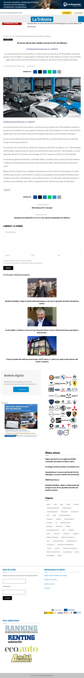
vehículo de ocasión (70, 548)
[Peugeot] (69, 416)
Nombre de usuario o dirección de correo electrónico (20, 576)
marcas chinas (65, 523)
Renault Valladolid (67, 537)
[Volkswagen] (60, 435)
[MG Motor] (63, 410)
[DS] (69, 386)
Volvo (77, 552)
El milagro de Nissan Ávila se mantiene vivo (62, 467)
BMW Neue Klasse (52, 480)
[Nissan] (51, 416)
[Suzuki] (63, 429)
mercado (7, 190)
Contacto (47, 588)
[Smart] (51, 429)
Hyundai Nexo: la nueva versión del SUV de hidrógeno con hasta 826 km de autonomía (54, 25)
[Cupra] (51, 386)
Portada (5, 36)
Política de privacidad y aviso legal (55, 575)
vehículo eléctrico (53, 552)
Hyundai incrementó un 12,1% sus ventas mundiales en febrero (42, 217)
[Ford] (57, 392)
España (5, 39)
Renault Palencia (52, 537)
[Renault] (52, 423)
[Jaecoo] (51, 398)
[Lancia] (51, 404)
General (10, 39)
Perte (49, 533)
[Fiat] (51, 392)
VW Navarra (50, 555)
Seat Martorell (58, 541)
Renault (76, 533)
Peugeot (57, 533)
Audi (55, 504)
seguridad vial (72, 541)
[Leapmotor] (63, 404)
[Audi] (57, 380)
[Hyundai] (69, 392)
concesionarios (52, 512)
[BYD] (69, 380)
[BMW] (63, 380)
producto (66, 533)
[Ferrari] (74, 386)
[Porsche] (74, 416)
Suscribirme (22, 389)
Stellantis (50, 544)
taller (49, 548)
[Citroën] (74, 380)
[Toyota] (74, 429)
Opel (63, 530)
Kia (56, 523)
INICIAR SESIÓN (78, 13)
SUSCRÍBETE (66, 13)
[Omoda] (57, 416)
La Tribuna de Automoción (13, 66)
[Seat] (58, 423)
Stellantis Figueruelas (65, 544)
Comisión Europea (53, 508)
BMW (61, 504)
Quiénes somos (49, 584)
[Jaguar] (57, 398)
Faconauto (75, 512)
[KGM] (68, 398)
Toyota (57, 548)
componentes (67, 508)
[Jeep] (63, 398)
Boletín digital (14, 375)
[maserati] (74, 404)
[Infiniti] (74, 392)
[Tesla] (69, 429)
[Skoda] (73, 423)
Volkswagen (67, 552)
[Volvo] (66, 435)
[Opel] (63, 416)
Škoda (60, 555)
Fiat (48, 515)
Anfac (49, 504)
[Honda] (63, 392)
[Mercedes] (57, 410)
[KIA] (75, 398)
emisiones (64, 512)
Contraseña (6, 586)
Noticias (12, 36)
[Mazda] (51, 410)
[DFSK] (63, 386)
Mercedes (59, 526)
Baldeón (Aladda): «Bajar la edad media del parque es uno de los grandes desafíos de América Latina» (62, 487)
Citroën (76, 504)
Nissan (68, 526)
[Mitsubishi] (74, 410)
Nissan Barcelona (53, 530)
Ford (54, 515)
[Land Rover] (57, 404)
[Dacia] (57, 386)
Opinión (71, 530)
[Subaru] (57, 429)
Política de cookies (50, 580)
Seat (48, 541)
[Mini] (69, 410)
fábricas (49, 519)
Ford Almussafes (64, 515)
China (68, 504)
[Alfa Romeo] (51, 380)
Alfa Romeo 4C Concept (42, 207)
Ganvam (58, 519)
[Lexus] (69, 404)
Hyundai (49, 523)
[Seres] (66, 423)
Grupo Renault (69, 519)
